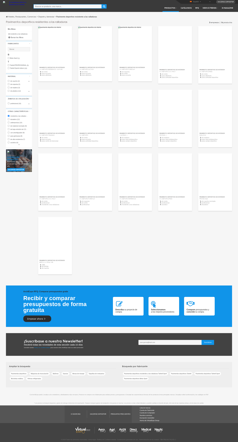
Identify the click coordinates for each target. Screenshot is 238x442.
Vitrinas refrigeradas (34, 378)
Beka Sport (15, 58)
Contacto (55, 30)
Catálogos (186, 8)
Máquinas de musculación (39, 374)
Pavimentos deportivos (18, 374)
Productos (169, 8)
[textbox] (67, 6)
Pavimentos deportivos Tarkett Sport (208, 374)
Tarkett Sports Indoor (18, 68)
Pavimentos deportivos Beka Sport (135, 378)
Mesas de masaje (78, 374)
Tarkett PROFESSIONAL (19, 65)
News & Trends (209, 8)
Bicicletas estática (17, 378)
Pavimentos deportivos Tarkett (181, 374)
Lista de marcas (145, 408)
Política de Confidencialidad (42, 347)
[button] (19, 43)
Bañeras (56, 374)
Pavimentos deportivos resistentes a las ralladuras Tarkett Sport (145, 374)
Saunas (65, 374)
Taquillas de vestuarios (96, 374)
